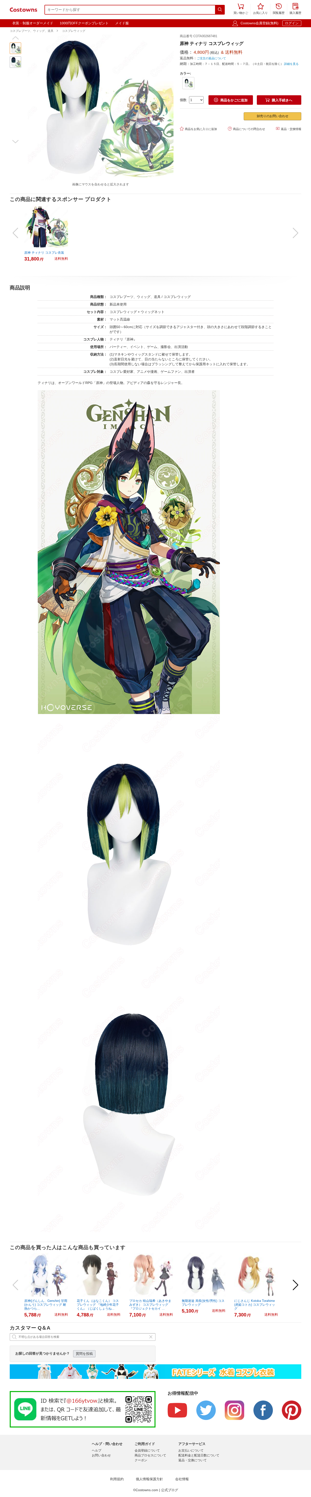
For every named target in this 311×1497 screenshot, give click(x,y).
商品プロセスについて (150, 1455)
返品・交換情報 (288, 129)
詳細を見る (291, 64)
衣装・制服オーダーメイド (32, 23)
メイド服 (122, 23)
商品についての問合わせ (246, 129)
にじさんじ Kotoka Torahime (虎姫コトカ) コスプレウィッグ (254, 1304)
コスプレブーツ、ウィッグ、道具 (31, 31)
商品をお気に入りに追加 (198, 129)
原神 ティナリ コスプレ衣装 (44, 252)
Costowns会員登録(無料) (259, 23)
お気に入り (260, 9)
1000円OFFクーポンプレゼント (84, 23)
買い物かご (240, 9)
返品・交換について (192, 1460)
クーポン (141, 1460)
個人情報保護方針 (149, 1479)
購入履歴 (295, 9)
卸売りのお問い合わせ (272, 116)
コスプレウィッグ (73, 31)
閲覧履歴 (279, 9)
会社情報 (182, 1479)
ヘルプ (96, 1450)
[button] (15, 38)
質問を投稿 (84, 1354)
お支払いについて (191, 1450)
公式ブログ (169, 1490)
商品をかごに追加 (231, 100)
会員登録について (147, 1450)
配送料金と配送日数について (198, 1455)
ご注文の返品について (211, 58)
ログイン (292, 23)
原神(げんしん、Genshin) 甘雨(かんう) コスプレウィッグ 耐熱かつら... (45, 1304)
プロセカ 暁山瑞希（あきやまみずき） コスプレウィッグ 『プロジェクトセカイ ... (150, 1304)
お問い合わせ (101, 1455)
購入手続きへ (279, 100)
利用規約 (117, 1479)
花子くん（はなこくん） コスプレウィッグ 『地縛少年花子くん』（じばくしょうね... (98, 1304)
